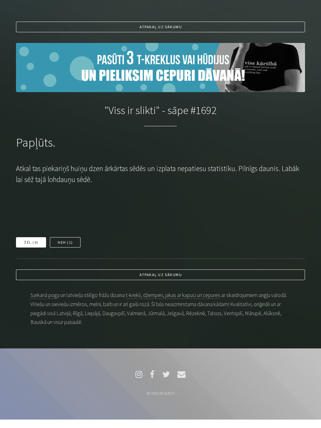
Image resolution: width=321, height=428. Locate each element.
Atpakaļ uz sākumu (160, 26)
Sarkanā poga (45, 295)
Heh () (65, 242)
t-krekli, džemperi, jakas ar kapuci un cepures (173, 295)
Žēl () (31, 242)
